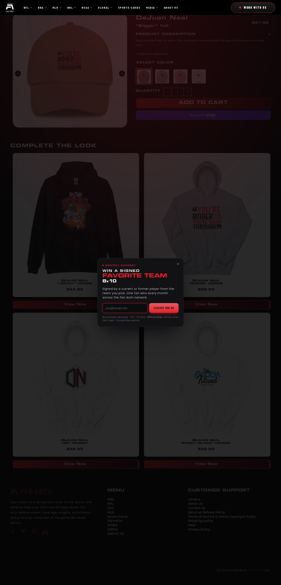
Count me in (164, 308)
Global (103, 7)
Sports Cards (129, 7)
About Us (171, 7)
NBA (41, 7)
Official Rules (155, 317)
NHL (70, 7)
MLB (55, 7)
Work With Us (255, 7)
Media (150, 7)
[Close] (177, 263)
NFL (26, 7)
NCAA (85, 7)
